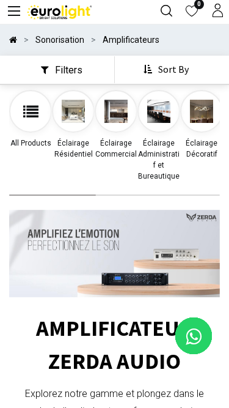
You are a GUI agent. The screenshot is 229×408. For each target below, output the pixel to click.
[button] (167, 70)
